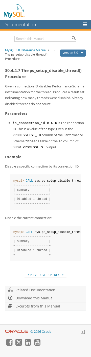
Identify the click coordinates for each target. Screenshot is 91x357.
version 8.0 (71, 53)
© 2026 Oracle (40, 331)
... (52, 50)
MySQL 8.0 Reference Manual (26, 50)
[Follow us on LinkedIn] (28, 344)
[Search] (73, 38)
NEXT (57, 275)
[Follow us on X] (18, 344)
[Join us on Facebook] (9, 344)
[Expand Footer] (82, 332)
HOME (42, 275)
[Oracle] (16, 331)
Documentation (20, 24)
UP (50, 275)
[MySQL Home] (14, 10)
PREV (33, 275)
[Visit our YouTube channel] (37, 344)
